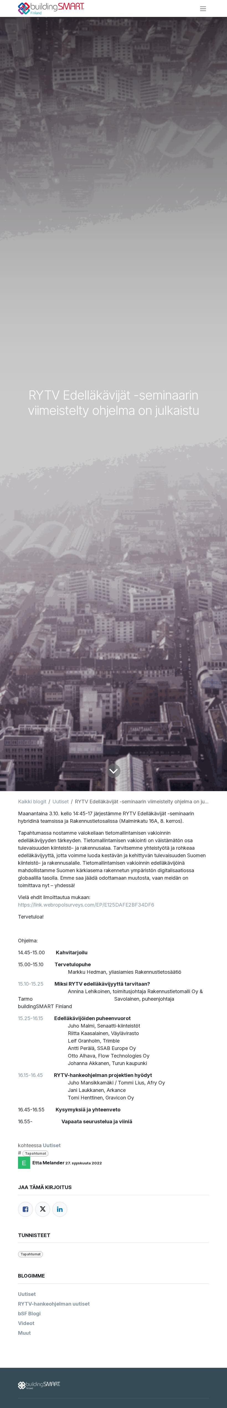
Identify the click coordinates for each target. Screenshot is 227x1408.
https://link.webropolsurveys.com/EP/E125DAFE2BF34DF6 (86, 905)
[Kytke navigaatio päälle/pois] (203, 8)
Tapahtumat (35, 1153)
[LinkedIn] (59, 1209)
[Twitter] (42, 1209)
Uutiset (60, 801)
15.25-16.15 (30, 1018)
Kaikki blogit (32, 801)
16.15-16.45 (30, 1075)
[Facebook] (25, 1209)
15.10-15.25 (30, 984)
